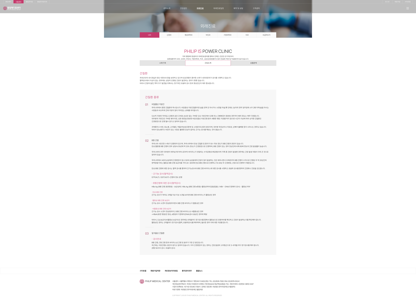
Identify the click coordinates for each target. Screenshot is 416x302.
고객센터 (256, 8)
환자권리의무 (187, 271)
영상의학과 (188, 35)
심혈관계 (253, 63)
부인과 (208, 35)
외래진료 (200, 8)
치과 (247, 35)
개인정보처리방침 (171, 271)
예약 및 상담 (238, 8)
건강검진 (183, 8)
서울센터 (18, 2)
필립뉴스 (199, 271)
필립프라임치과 (42, 2)
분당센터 (8, 2)
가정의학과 (227, 35)
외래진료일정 (218, 8)
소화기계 (162, 63)
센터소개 (166, 8)
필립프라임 (29, 2)
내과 (149, 35)
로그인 (387, 2)
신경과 (169, 35)
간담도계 (208, 63)
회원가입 (397, 2)
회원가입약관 (155, 271)
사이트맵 (407, 2)
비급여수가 (266, 35)
